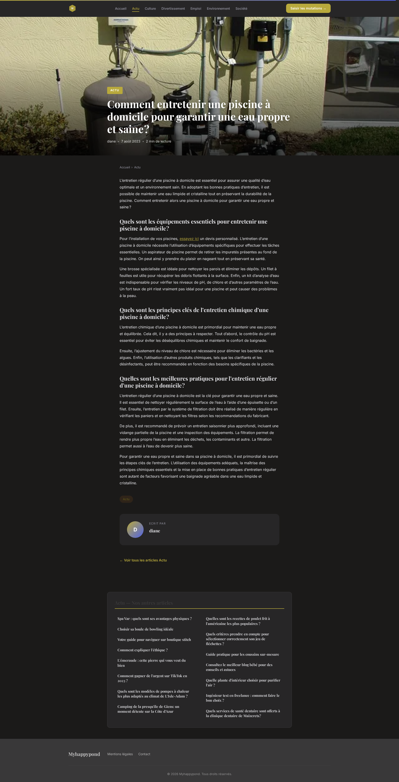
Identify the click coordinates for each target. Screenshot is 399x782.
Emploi (195, 8)
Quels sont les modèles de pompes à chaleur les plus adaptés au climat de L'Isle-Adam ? (153, 693)
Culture (150, 8)
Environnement (218, 8)
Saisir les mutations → (308, 8)
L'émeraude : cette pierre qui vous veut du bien (152, 662)
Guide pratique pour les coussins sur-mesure (242, 654)
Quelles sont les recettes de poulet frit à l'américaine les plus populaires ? (238, 621)
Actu (135, 8)
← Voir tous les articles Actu (143, 560)
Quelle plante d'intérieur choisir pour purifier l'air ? (243, 682)
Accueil (121, 8)
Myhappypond (84, 754)
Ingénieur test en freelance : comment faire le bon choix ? (243, 698)
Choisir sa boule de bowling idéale (145, 629)
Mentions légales (120, 754)
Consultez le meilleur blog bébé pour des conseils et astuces (239, 667)
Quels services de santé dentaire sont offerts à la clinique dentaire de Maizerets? (243, 713)
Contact (144, 754)
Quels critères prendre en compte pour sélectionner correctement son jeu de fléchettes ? (237, 639)
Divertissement (173, 8)
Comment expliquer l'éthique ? (143, 650)
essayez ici (189, 238)
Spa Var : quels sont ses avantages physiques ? (155, 618)
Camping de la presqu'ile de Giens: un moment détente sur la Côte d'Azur (148, 709)
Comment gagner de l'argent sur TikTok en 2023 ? (152, 678)
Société (241, 8)
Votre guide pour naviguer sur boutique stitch (154, 639)
